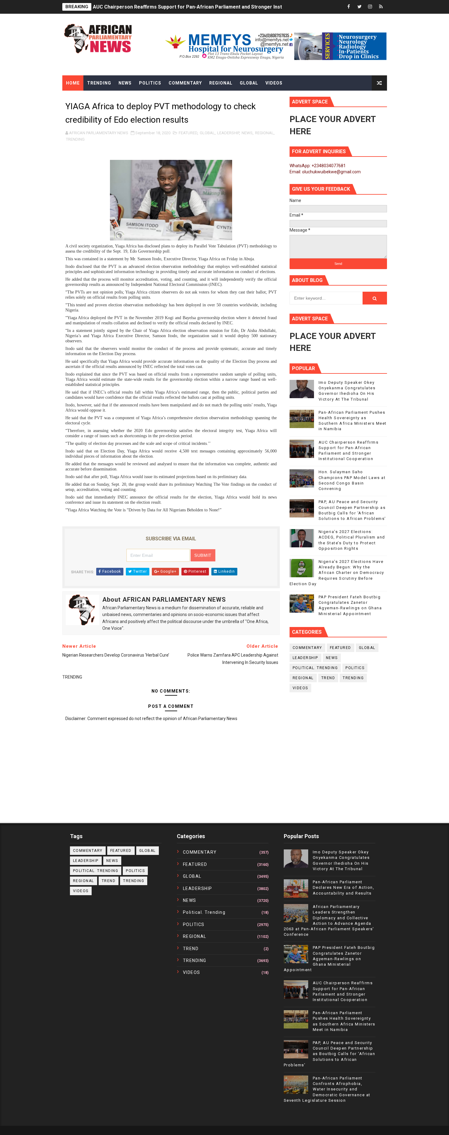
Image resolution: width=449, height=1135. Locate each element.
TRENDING (75, 139)
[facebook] (348, 7)
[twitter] (359, 7)
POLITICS (354, 668)
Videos (274, 83)
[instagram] (370, 7)
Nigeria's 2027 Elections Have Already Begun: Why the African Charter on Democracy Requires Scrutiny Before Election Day (337, 572)
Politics (150, 83)
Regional (220, 83)
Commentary (185, 83)
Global (249, 83)
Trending (99, 83)
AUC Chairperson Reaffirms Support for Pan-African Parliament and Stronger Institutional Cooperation (212, 7)
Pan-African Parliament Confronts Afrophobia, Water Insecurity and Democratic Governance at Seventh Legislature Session (327, 1089)
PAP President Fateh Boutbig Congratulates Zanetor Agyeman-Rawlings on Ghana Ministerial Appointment (329, 958)
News (125, 83)
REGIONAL (264, 133)
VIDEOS (300, 688)
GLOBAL (207, 133)
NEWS (247, 133)
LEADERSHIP (228, 133)
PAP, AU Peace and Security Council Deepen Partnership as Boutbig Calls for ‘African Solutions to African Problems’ (329, 1053)
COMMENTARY (307, 648)
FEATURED (188, 133)
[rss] (380, 7)
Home (73, 83)
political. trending (315, 668)
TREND (328, 678)
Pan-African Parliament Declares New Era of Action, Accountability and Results (343, 887)
